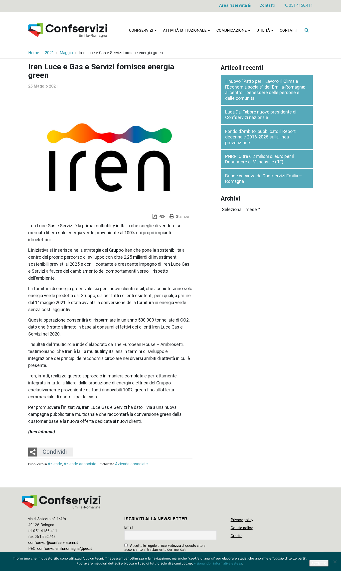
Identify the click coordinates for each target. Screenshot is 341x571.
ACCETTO (319, 563)
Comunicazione (232, 30)
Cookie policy (242, 528)
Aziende (55, 463)
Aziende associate (80, 463)
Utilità (264, 30)
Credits (236, 536)
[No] (334, 561)
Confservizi (141, 30)
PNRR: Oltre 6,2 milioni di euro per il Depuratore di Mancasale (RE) (259, 159)
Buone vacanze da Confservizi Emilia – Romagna (263, 178)
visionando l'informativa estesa (218, 563)
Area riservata (233, 5)
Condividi (55, 451)
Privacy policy (242, 520)
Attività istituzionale (185, 30)
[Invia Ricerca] (307, 30)
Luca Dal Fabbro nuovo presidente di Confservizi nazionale (260, 114)
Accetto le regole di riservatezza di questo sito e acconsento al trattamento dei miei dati (164, 548)
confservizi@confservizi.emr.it (53, 542)
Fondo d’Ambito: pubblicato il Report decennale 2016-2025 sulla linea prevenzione (260, 137)
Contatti (267, 5)
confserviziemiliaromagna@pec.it (64, 548)
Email (128, 527)
